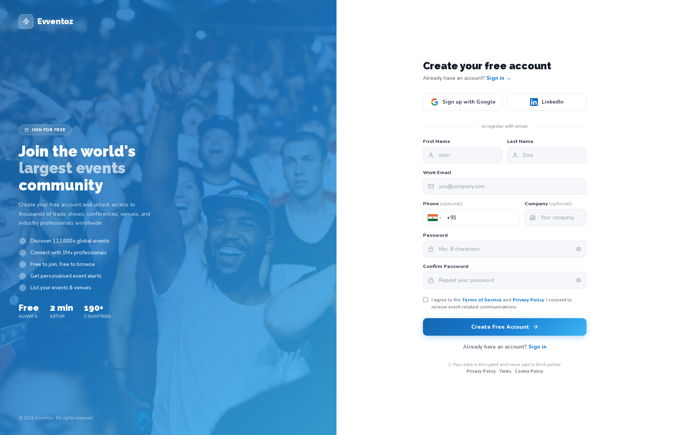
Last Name (520, 141)
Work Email (437, 172)
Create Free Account (500, 327)
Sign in (537, 346)
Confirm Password (446, 266)
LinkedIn (553, 102)
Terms (505, 371)
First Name (436, 141)
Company (548, 203)
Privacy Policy (528, 300)
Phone (443, 203)
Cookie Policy (529, 371)
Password (435, 235)
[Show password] (578, 249)
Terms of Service (482, 300)
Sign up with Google (468, 102)
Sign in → (498, 78)
